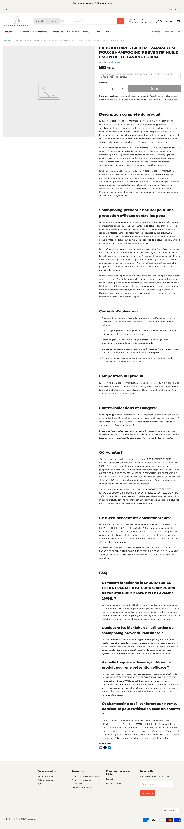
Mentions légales (45, 776)
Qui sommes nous (46, 780)
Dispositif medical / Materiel (33, 31)
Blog (98, 31)
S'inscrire (147, 793)
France (172, 10)
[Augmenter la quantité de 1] (122, 88)
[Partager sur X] (105, 747)
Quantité (103, 83)
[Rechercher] (120, 21)
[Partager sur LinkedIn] (109, 747)
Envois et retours (172, 31)
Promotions (57, 31)
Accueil (7, 40)
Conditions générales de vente (85, 776)
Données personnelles (82, 787)
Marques (87, 31)
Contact (156, 31)
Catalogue (8, 31)
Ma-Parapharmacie (112, 62)
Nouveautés (73, 31)
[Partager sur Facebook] (100, 747)
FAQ (5, 10)
